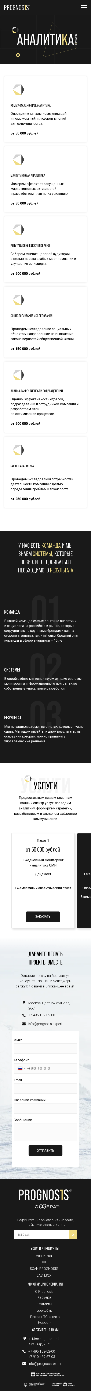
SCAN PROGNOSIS (44, 1269)
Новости (44, 1323)
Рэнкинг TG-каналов (46, 1317)
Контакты (44, 1304)
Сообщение (23, 1120)
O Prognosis (44, 1292)
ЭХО (44, 1262)
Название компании (30, 1100)
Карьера (44, 1297)
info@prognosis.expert (45, 1024)
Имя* (18, 1040)
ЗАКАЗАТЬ (43, 916)
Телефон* (21, 1060)
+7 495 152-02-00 (41, 1015)
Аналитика (44, 1256)
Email (18, 1080)
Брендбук (44, 1310)
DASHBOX (43, 1275)
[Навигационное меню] (84, 7)
